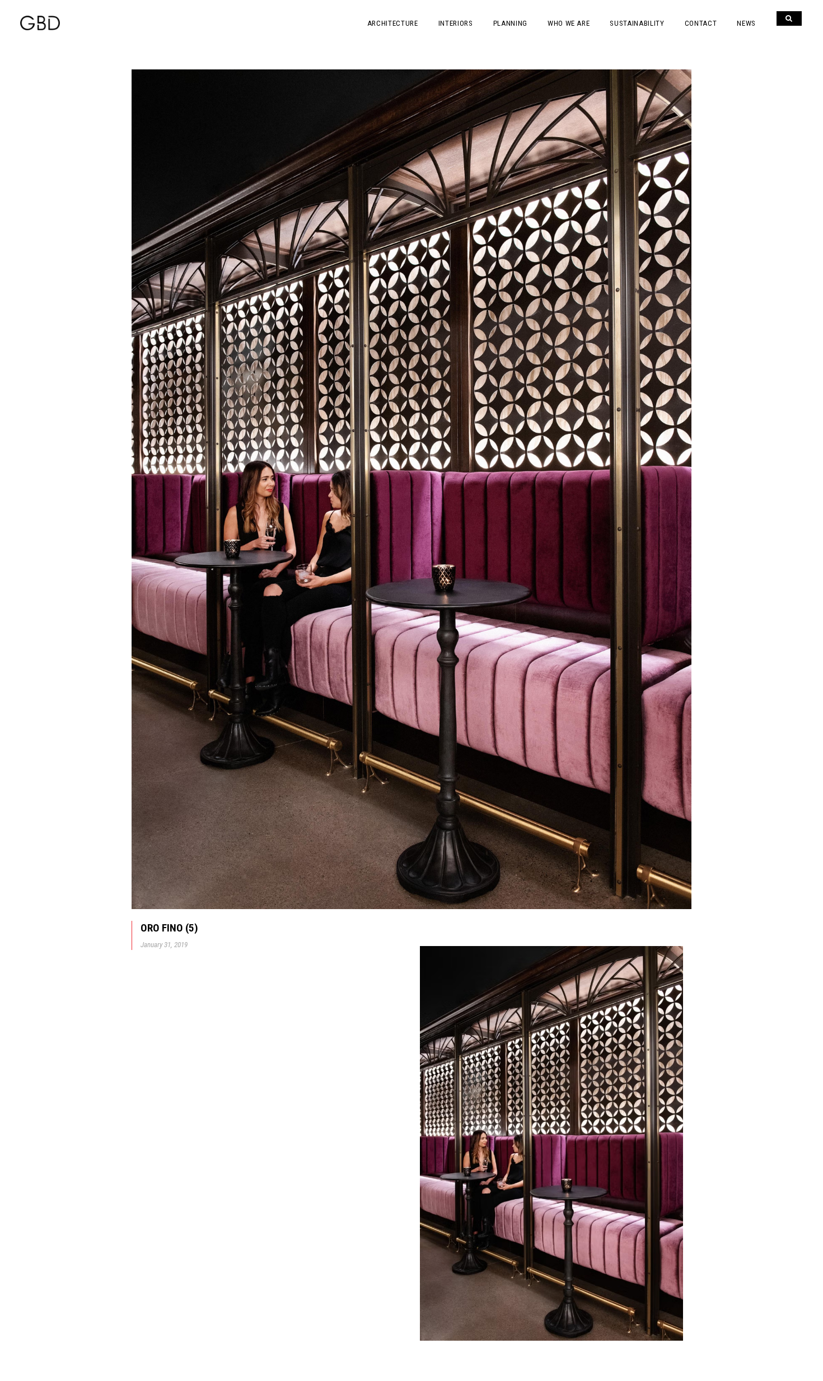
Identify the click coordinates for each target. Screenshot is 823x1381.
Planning (510, 23)
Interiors (455, 23)
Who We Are (569, 23)
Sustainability (637, 23)
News (746, 23)
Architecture (392, 23)
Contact (701, 23)
